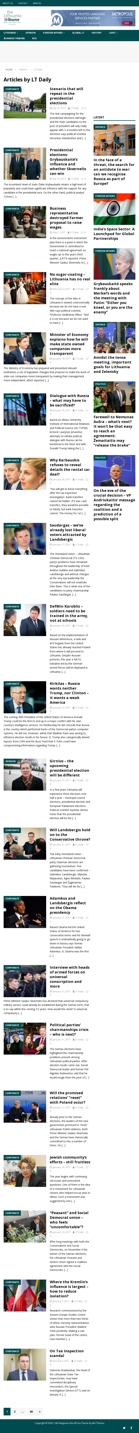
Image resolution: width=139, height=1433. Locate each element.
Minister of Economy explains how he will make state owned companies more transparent (69, 344)
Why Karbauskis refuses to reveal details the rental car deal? (70, 467)
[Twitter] (124, 1428)
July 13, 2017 (59, 108)
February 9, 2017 (62, 289)
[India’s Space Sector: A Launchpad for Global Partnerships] (114, 209)
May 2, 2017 (59, 232)
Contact (23, 3)
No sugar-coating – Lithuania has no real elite (70, 279)
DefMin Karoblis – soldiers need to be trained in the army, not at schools (69, 613)
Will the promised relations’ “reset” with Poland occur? (67, 1097)
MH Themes (98, 1423)
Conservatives (58, 1245)
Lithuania (10, 32)
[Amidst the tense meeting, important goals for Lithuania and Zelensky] (114, 337)
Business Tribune (14, 38)
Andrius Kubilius (59, 570)
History (97, 32)
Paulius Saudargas (60, 594)
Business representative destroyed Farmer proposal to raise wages (66, 218)
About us (8, 3)
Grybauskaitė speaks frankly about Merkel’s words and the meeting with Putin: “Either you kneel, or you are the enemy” (113, 297)
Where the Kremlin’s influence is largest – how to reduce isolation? (69, 1288)
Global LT (78, 32)
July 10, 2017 (59, 178)
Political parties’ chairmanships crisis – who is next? (69, 1029)
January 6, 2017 (61, 1360)
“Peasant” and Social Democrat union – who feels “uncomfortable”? (69, 1219)
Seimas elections (76, 1253)
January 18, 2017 (61, 410)
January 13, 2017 (61, 707)
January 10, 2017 (61, 1167)
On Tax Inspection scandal (67, 1353)
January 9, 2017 (61, 1301)
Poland (86, 647)
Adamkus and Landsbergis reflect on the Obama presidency (68, 905)
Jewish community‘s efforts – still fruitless (70, 1159)
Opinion (31, 32)
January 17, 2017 (61, 544)
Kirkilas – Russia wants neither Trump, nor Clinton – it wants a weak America (69, 693)
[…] (84, 138)
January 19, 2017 (61, 358)
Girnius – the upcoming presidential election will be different (69, 768)
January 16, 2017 (61, 625)
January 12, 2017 (61, 844)
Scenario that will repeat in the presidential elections (66, 95)
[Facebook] (131, 1428)
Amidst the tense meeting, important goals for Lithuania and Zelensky (112, 364)
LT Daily (75, 108)
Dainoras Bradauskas (62, 1370)
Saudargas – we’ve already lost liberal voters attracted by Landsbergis (68, 532)
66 (31, 1411)
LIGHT (112, 32)
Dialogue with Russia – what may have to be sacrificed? (69, 400)
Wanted (37, 3)
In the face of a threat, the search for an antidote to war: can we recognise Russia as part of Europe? (114, 171)
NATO (77, 659)
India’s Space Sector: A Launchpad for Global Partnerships (114, 234)
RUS (34, 38)
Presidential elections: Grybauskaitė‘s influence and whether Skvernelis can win (68, 161)
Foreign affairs (52, 32)
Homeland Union (65, 554)
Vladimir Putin (61, 733)
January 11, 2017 (61, 991)
